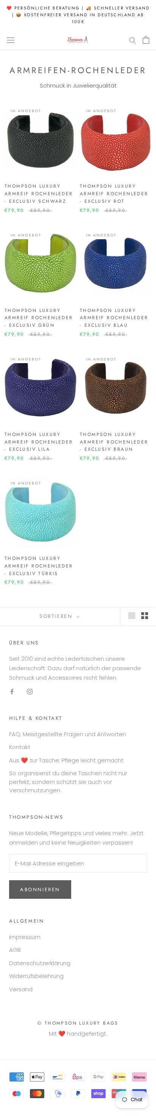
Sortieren (57, 616)
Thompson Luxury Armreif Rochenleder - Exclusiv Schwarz (39, 194)
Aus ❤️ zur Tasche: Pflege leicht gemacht (66, 760)
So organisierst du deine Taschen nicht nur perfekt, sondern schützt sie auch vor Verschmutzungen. (68, 781)
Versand (21, 989)
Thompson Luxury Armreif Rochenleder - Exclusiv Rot (114, 194)
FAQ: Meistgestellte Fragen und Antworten (67, 734)
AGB (15, 950)
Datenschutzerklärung (39, 963)
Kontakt (19, 747)
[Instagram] (30, 691)
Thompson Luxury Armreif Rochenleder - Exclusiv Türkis (39, 566)
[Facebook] (12, 691)
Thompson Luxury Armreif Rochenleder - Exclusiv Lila (39, 442)
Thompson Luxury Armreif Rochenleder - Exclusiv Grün (39, 318)
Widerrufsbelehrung (36, 976)
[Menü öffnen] (10, 40)
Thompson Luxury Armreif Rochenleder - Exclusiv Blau (114, 318)
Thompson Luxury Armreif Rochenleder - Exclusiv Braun (114, 442)
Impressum (25, 937)
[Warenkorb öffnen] (146, 40)
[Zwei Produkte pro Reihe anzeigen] (144, 615)
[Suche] (132, 40)
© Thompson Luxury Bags (78, 1023)
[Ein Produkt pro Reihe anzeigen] (131, 615)
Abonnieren (40, 889)
